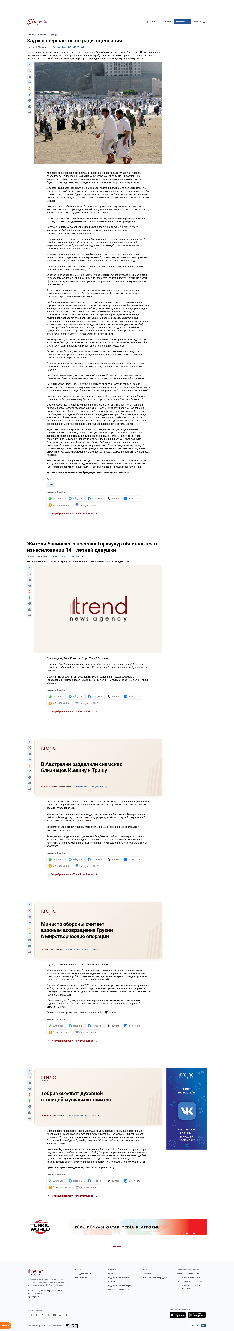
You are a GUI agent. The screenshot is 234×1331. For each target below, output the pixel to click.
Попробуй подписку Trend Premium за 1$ (73, 513)
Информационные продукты (155, 1278)
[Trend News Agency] (35, 1271)
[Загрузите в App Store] (178, 1315)
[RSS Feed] (66, 1315)
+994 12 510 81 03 (35, 1293)
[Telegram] (54, 1315)
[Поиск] (147, 21)
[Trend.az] (37, 22)
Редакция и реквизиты (118, 1278)
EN (193, 1326)
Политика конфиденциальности (191, 1278)
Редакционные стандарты (120, 1286)
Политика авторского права (189, 1282)
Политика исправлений (118, 1290)
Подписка (147, 1274)
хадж (51, 484)
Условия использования (188, 1274)
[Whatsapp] (30, 1315)
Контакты (112, 1282)
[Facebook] (36, 1315)
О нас (110, 1274)
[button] (29, 64)
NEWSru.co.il (93, 820)
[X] (42, 1315)
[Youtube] (48, 1315)
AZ (198, 1326)
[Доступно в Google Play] (197, 1315)
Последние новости (82, 1274)
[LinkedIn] (60, 1315)
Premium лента (80, 1278)
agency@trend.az (34, 1297)
